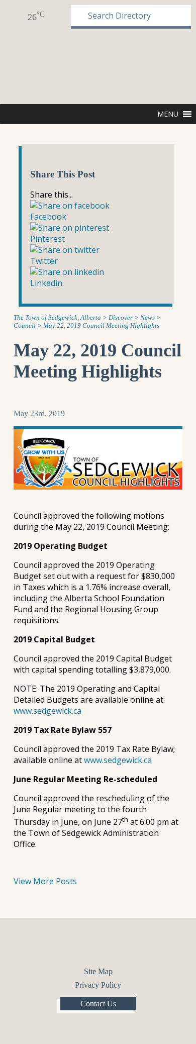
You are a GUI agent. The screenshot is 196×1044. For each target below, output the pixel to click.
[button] (167, 114)
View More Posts (45, 881)
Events (57, 16)
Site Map (98, 971)
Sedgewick (36, 65)
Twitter (106, 945)
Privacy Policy (98, 985)
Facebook (89, 945)
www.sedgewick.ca (47, 710)
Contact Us (98, 1003)
